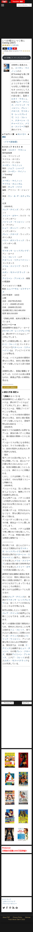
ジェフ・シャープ (16, 168)
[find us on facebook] (7, 909)
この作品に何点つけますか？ (11, 51)
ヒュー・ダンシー (10, 228)
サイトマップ (6, 899)
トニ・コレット (9, 257)
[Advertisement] (16, 23)
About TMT (6, 917)
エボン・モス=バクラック (13, 272)
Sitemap (27, 917)
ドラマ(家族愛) (10, 142)
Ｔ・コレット (19, 657)
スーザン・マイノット (12, 165)
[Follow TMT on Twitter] (3, 909)
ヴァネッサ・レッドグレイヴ (20, 114)
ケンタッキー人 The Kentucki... (22, 813)
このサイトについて (8, 901)
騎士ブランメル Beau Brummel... (22, 832)
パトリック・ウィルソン (13, 222)
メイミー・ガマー (10, 216)
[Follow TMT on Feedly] (16, 909)
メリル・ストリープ (11, 266)
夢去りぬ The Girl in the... (22, 794)
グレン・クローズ (10, 234)
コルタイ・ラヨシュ (17, 150)
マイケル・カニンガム (12, 184)
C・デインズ (12, 636)
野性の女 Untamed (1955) (8, 794)
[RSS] (10, 909)
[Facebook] (9, 48)
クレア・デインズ (10, 209)
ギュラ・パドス (15, 187)
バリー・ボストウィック (13, 240)
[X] (4, 48)
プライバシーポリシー (9, 903)
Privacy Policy (17, 917)
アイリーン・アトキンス (13, 278)
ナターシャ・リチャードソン (15, 260)
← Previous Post (7, 703)
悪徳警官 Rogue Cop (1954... (23, 776)
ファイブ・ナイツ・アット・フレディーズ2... (23, 759)
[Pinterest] (14, 48)
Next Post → (27, 703)
